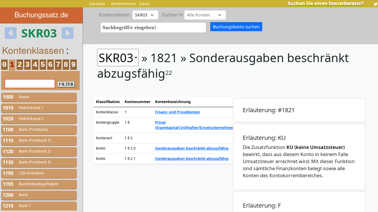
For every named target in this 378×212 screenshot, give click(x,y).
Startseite (97, 3)
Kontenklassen (33, 50)
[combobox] (153, 27)
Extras (144, 3)
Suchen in (172, 14)
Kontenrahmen (123, 3)
